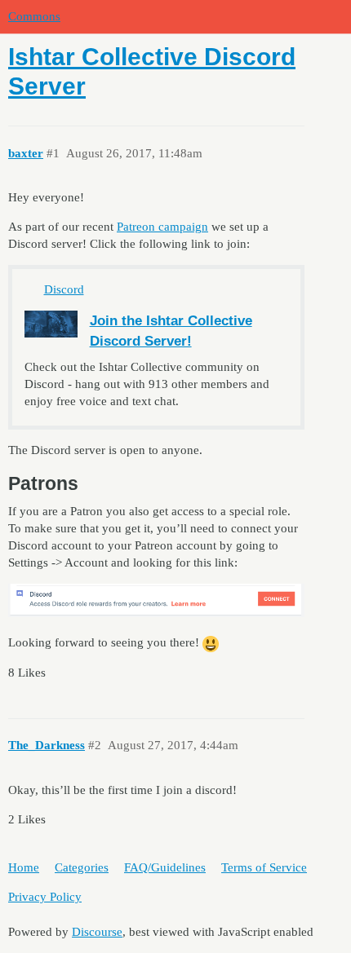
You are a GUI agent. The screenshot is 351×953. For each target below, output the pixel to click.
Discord (64, 289)
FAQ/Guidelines (165, 867)
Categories (82, 867)
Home (23, 867)
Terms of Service (264, 867)
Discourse (97, 931)
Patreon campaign (162, 226)
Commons (34, 16)
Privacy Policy (45, 896)
